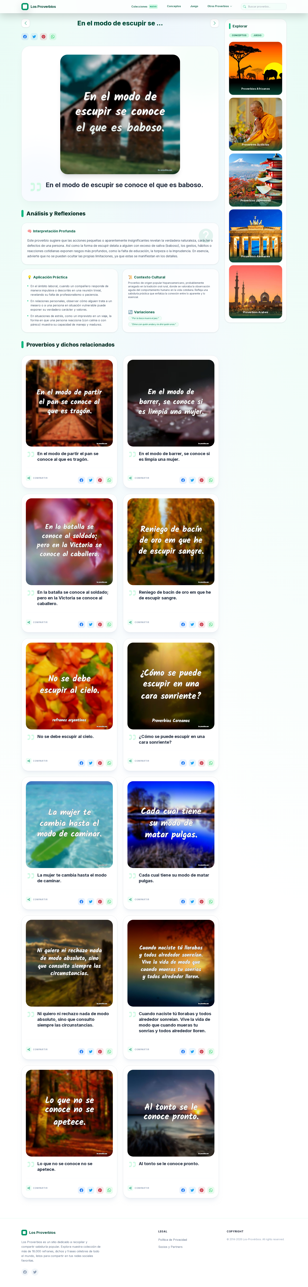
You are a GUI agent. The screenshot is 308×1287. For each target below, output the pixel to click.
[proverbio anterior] (25, 23)
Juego (194, 6)
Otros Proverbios (218, 6)
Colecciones (144, 6)
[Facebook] (25, 36)
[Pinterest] (43, 36)
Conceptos (174, 6)
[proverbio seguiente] (214, 23)
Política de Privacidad (172, 1239)
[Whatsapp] (52, 36)
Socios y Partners (170, 1247)
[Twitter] (34, 36)
